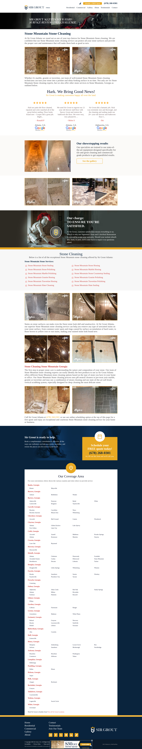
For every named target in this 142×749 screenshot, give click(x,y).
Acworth (32, 519)
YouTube (66, 735)
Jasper (31, 675)
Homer (32, 488)
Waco (74, 510)
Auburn (32, 495)
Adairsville (33, 501)
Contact (114, 8)
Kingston (54, 503)
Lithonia (75, 561)
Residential (70, 8)
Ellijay (31, 601)
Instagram (50, 735)
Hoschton (54, 654)
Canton (75, 519)
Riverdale (75, 592)
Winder (75, 495)
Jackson (32, 647)
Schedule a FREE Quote (92, 3)
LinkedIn (71, 735)
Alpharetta (33, 589)
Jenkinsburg (54, 645)
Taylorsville (76, 503)
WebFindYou (114, 744)
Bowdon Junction (35, 512)
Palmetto (53, 595)
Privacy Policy (37, 744)
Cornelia (53, 632)
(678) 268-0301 (110, 3)
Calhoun (32, 607)
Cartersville (33, 503)
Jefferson (54, 656)
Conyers (32, 688)
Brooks (32, 574)
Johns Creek (54, 589)
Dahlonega (33, 663)
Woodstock (97, 519)
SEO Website (106, 744)
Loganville (33, 701)
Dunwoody (76, 556)
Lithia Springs (55, 568)
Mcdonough (76, 647)
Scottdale (97, 556)
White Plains (76, 614)
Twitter (61, 735)
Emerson (53, 501)
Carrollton (54, 510)
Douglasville (33, 568)
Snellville (75, 623)
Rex (95, 645)
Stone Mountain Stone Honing (87, 265)
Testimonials (105, 8)
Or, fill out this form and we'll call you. (100, 456)
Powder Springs (99, 534)
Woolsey (96, 574)
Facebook (56, 735)
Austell (53, 534)
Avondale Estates (35, 559)
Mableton (75, 534)
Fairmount (54, 607)
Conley (53, 559)
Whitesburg (76, 512)
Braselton (32, 654)
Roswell (75, 595)
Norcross (75, 620)
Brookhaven (33, 561)
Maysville (54, 488)
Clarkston (54, 556)
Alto (31, 632)
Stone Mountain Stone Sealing (40, 265)
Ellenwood (76, 559)
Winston (96, 568)
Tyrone (75, 577)
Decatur (53, 561)
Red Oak (75, 589)
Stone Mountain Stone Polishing (41, 269)
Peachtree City (55, 577)
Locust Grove (77, 645)
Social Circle (55, 701)
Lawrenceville (55, 623)
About (96, 8)
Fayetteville (33, 577)
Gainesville (33, 638)
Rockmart (54, 682)
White (96, 501)
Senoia (75, 574)
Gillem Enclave (55, 525)
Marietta (75, 537)
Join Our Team (55, 728)
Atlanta (32, 525)
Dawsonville (33, 550)
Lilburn (53, 625)
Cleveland (33, 707)
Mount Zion (54, 512)
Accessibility (28, 744)
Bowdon (32, 510)
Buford (32, 620)
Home (27, 722)
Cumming (32, 583)
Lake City (54, 528)
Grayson (53, 620)
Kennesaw (54, 537)
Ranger (75, 607)
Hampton (32, 645)
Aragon (32, 682)
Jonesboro (54, 574)
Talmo (74, 656)
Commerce (33, 656)
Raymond (54, 543)
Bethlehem (54, 495)
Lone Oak (32, 543)
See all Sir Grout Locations (56, 712)
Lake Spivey (76, 525)
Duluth (32, 625)
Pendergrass (76, 654)
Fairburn (32, 595)
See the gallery (90, 161)
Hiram (53, 669)
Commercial (80, 8)
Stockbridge (97, 647)
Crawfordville (34, 695)
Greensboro (33, 614)
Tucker (96, 561)
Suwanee (75, 625)
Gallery (90, 8)
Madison (53, 614)
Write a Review (80, 4)
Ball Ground (55, 519)
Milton (53, 592)
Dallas (31, 669)
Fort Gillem (33, 528)
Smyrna (96, 537)
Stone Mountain (99, 559)
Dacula (32, 623)
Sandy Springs (98, 589)
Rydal (74, 501)
